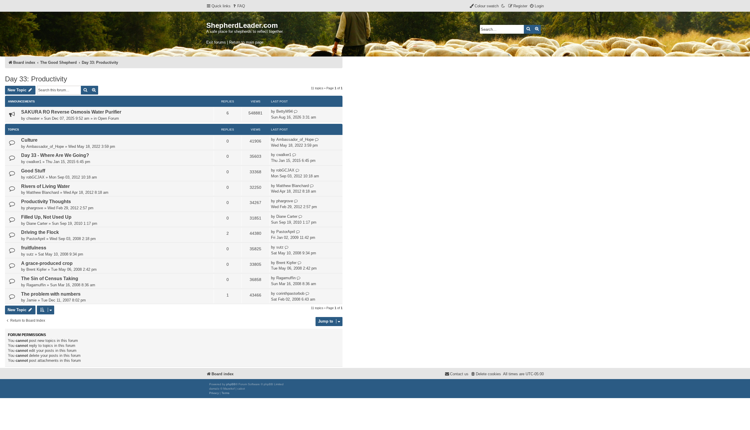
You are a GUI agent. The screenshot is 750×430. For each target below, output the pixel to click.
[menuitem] (238, 6)
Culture (29, 140)
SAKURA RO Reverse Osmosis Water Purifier (71, 111)
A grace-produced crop (47, 263)
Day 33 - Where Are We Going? (55, 155)
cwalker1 (33, 162)
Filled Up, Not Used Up (46, 217)
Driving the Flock (40, 232)
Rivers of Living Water (45, 186)
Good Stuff (33, 170)
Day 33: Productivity (36, 79)
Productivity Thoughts (46, 201)
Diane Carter (36, 223)
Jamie (31, 300)
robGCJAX (35, 177)
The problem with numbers (51, 294)
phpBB (231, 384)
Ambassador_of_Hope (45, 146)
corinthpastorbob (290, 293)
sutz (30, 254)
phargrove (34, 208)
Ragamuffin (36, 285)
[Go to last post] (296, 111)
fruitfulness (33, 247)
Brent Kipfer (36, 269)
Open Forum (108, 118)
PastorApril (35, 239)
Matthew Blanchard (42, 192)
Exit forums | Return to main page (234, 42)
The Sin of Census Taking (49, 278)
